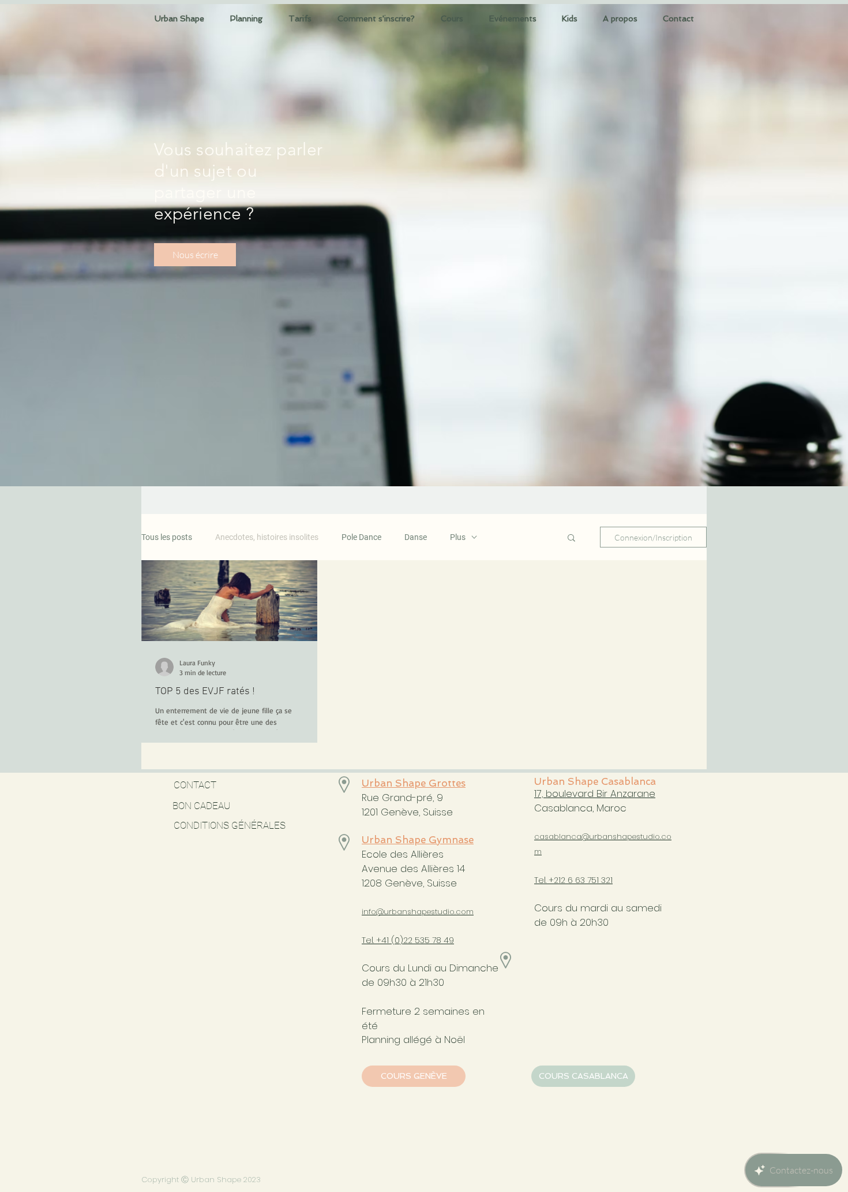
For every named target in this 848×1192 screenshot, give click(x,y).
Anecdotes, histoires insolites (266, 537)
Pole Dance (361, 537)
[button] (620, 18)
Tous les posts (166, 537)
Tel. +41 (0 (381, 940)
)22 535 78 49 (427, 940)
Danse (415, 537)
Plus (458, 537)
